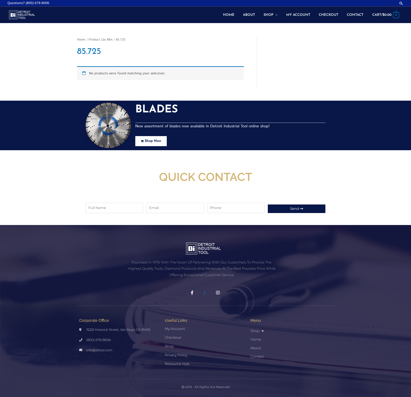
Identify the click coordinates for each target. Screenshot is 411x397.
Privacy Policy (176, 355)
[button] (401, 3)
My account (175, 329)
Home (81, 39)
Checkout (173, 337)
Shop (169, 346)
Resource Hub (177, 364)
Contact (257, 356)
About (255, 348)
